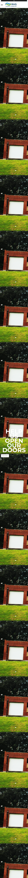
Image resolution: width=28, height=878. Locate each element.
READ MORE (5, 455)
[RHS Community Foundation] (11, 5)
